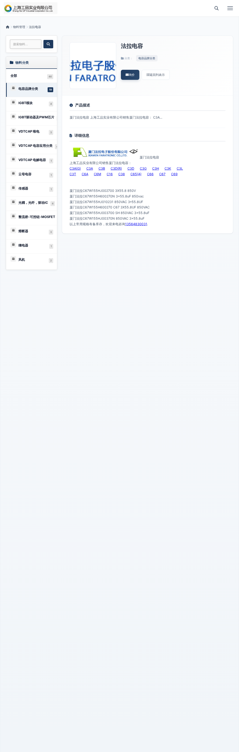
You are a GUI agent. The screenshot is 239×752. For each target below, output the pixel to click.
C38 (121, 174)
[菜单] (230, 8)
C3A (89, 168)
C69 (174, 174)
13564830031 (136, 224)
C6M (97, 174)
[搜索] (216, 8)
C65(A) (135, 174)
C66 (150, 174)
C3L (180, 168)
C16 (110, 174)
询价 (132, 75)
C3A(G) (75, 168)
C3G (143, 168)
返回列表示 (157, 75)
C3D (130, 168)
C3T (73, 174)
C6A (85, 174)
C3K (168, 168)
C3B (101, 168)
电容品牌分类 (146, 58)
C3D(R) (116, 168)
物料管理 (19, 27)
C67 (162, 174)
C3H (155, 168)
